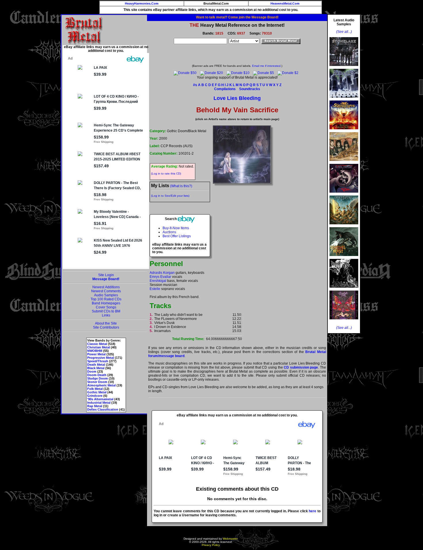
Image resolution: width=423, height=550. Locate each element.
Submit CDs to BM (106, 311)
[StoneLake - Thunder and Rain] (343, 68)
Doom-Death (96, 375)
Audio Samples (106, 295)
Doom (91, 371)
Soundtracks (249, 89)
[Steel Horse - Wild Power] (343, 194)
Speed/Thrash (97, 361)
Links (106, 315)
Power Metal (96, 354)
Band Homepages (106, 303)
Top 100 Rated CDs (106, 299)
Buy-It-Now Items (176, 228)
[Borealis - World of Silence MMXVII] (343, 99)
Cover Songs (106, 307)
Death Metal (96, 364)
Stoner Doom (97, 382)
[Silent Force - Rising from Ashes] (343, 131)
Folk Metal (95, 388)
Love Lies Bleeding (237, 98)
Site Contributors (106, 327)
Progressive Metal (100, 357)
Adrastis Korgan (162, 273)
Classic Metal (97, 344)
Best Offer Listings (177, 236)
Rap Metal (94, 406)
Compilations (225, 89)
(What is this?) (181, 186)
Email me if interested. (266, 65)
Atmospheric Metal (101, 385)
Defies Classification (102, 409)
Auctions (169, 232)
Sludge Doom (97, 378)
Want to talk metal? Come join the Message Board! (237, 17)
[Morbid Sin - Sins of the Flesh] (343, 321)
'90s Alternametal (100, 399)
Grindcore (94, 395)
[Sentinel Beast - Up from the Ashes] (343, 258)
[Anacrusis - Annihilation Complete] (343, 163)
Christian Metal (98, 347)
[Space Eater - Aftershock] (343, 226)
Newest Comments (106, 291)
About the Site (106, 323)
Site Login (106, 275)
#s (195, 85)
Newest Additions (106, 287)
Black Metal (95, 368)
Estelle (155, 289)
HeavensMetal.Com (285, 3)
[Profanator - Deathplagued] (343, 289)
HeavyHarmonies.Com (142, 3)
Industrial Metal (98, 402)
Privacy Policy (211, 545)
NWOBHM (94, 350)
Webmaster (230, 538)
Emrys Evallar (160, 277)
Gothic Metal (96, 392)
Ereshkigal (158, 281)
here (312, 511)
